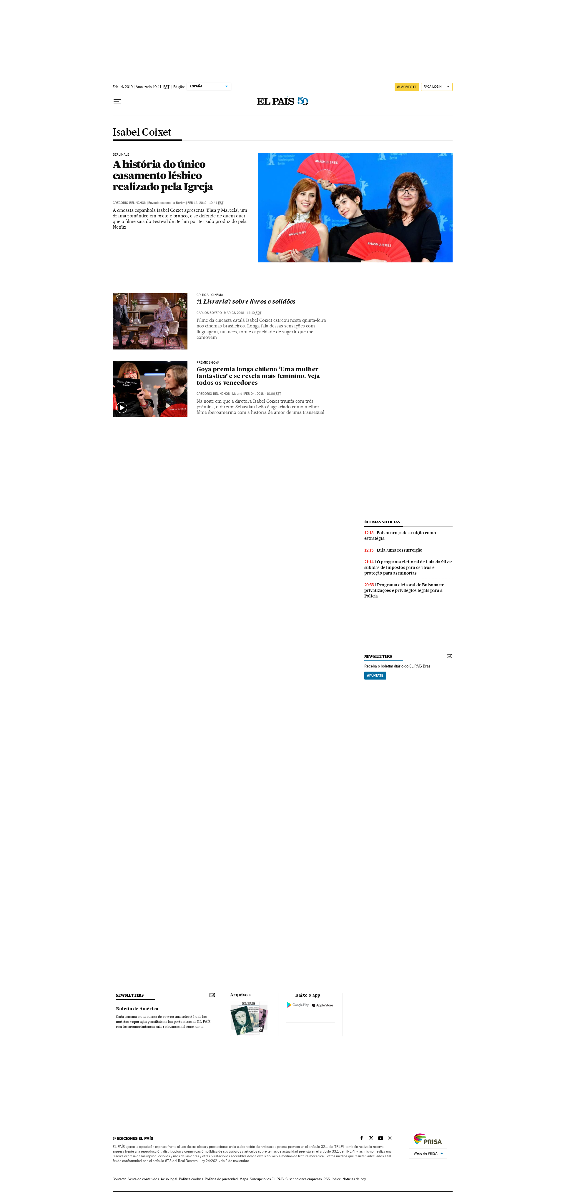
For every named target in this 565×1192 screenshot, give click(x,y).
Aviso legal (169, 1179)
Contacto (120, 1179)
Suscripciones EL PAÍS (267, 1179)
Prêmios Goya (208, 362)
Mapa (244, 1179)
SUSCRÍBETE (407, 87)
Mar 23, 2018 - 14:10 (242, 313)
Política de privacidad (221, 1179)
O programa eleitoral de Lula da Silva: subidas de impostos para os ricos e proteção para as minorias (408, 567)
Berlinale (121, 155)
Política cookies (191, 1179)
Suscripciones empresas (303, 1179)
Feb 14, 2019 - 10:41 (205, 203)
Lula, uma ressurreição (400, 550)
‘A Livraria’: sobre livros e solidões (246, 302)
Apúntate (375, 675)
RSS (326, 1179)
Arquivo (239, 995)
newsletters (378, 656)
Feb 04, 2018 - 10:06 (262, 394)
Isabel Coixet (142, 132)
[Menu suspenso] (117, 101)
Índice (336, 1179)
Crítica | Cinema (210, 295)
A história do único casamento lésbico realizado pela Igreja (163, 175)
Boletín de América (137, 1009)
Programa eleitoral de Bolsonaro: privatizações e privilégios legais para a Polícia (404, 590)
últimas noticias (382, 522)
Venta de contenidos (143, 1179)
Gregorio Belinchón (129, 203)
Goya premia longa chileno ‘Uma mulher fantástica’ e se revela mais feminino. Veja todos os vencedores (258, 376)
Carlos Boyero (209, 313)
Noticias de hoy (354, 1179)
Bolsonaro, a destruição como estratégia (400, 535)
